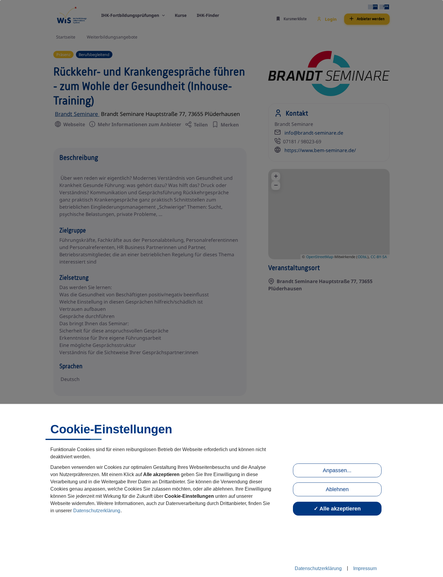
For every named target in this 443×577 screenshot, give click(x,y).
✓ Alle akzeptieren (337, 509)
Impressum (365, 568)
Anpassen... (337, 470)
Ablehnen (337, 489)
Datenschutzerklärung (96, 510)
